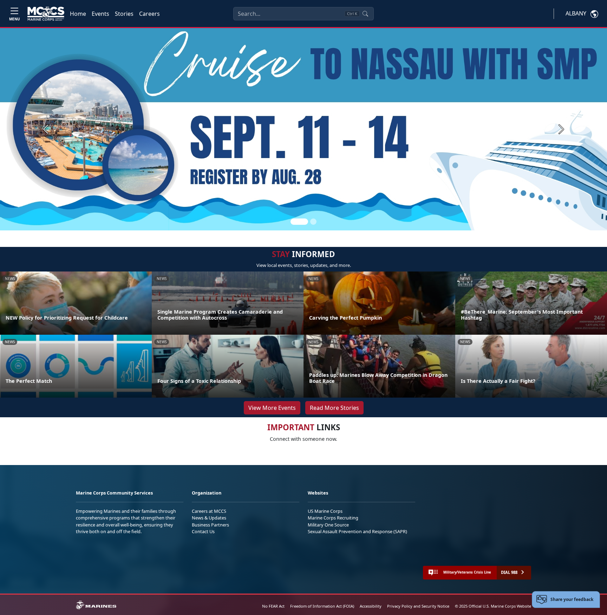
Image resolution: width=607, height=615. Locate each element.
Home (78, 14)
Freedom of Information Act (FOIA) (322, 606)
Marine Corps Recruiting (333, 518)
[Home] (45, 13)
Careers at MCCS (209, 511)
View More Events (272, 408)
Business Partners (210, 525)
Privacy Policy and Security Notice (418, 606)
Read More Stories (334, 408)
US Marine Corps (325, 511)
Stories (124, 14)
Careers (149, 14)
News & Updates (209, 518)
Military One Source (328, 525)
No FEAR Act (273, 606)
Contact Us (203, 531)
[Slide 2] (313, 221)
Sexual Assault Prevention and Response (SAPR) (357, 531)
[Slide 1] (299, 221)
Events (100, 14)
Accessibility (370, 606)
